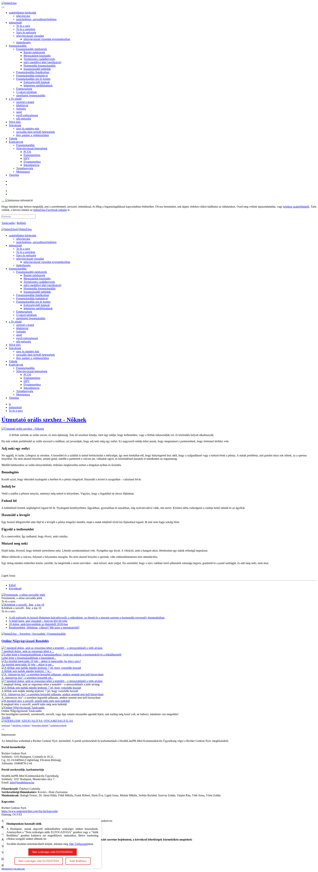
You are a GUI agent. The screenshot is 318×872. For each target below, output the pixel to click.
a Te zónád (15, 98)
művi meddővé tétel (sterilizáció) (42, 62)
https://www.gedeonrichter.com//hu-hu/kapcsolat (29, 811)
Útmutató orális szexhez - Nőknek (43, 419)
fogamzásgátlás (17, 45)
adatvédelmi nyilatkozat (21, 725)
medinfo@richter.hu (13, 868)
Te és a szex (23, 25)
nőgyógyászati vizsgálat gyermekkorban (47, 39)
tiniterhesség (23, 42)
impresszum (5, 725)
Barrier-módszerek (34, 52)
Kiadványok (16, 141)
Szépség (21, 108)
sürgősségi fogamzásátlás (30, 95)
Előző (12, 585)
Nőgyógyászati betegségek (31, 148)
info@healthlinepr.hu (22, 782)
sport (19, 112)
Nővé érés (15, 121)
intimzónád (15, 22)
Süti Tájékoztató (78, 843)
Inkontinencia (31, 165)
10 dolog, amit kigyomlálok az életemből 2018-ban (38, 624)
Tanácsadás (8, 223)
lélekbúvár (22, 105)
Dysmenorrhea (32, 161)
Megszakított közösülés (37, 55)
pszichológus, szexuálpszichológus (36, 19)
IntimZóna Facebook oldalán (50, 209)
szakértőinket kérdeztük (22, 12)
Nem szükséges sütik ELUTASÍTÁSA (39, 861)
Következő (15, 588)
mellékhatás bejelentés (58, 725)
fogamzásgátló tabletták (37, 68)
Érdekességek (24, 88)
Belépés (21, 223)
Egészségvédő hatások (37, 82)
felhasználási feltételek (40, 725)
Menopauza (23, 171)
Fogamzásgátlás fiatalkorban (32, 72)
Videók (13, 138)
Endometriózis (32, 155)
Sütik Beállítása (78, 861)
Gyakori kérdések (26, 92)
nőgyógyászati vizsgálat (30, 35)
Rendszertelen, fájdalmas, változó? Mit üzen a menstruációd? (44, 627)
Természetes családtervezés (39, 59)
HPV (27, 158)
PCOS (27, 151)
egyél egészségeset (27, 115)
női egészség (23, 118)
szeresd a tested (25, 102)
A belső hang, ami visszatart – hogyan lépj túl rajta (38, 620)
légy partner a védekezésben (32, 135)
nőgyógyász (23, 15)
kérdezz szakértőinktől (296, 206)
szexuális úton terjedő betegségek (35, 131)
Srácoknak (15, 125)
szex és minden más (27, 128)
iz (10, 404)
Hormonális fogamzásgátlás (40, 65)
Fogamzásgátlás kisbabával (32, 75)
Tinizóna (14, 174)
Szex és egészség (26, 32)
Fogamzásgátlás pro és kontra (33, 78)
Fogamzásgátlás (25, 145)
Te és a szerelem (25, 29)
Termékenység (24, 168)
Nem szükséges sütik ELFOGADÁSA (52, 852)
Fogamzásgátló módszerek (31, 49)
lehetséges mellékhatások (38, 85)
